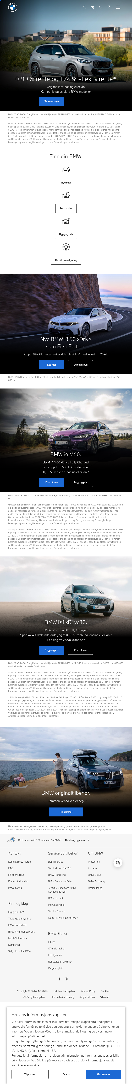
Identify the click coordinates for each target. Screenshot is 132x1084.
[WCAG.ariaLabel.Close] (111, 859)
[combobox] (117, 862)
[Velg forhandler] (109, 7)
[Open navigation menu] (118, 7)
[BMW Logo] (12, 7)
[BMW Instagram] (66, 979)
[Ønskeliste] (101, 7)
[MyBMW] (84, 7)
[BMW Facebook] (59, 979)
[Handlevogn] (93, 7)
